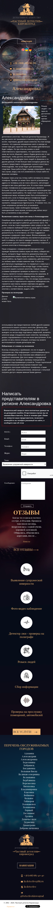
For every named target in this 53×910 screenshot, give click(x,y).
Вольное (29, 798)
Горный (29, 810)
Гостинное (29, 813)
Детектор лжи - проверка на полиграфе (26, 635)
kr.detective (19, 74)
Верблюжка (29, 780)
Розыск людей (26, 661)
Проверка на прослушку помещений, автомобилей (26, 713)
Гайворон (29, 801)
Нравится (10, 906)
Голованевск (29, 804)
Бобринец (29, 765)
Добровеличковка (29, 828)
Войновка (29, 795)
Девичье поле (29, 819)
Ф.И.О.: (7, 431)
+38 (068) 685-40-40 (24, 63)
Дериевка (29, 822)
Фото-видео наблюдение (26, 608)
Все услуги (22, 732)
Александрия (29, 756)
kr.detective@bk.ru (23, 68)
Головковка (29, 807)
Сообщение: (9, 483)
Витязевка (29, 786)
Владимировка (29, 789)
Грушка (29, 816)
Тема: (6, 460)
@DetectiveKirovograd (25, 80)
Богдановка (29, 768)
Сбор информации (26, 686)
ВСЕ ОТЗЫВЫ (23, 549)
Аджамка (29, 753)
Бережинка (29, 762)
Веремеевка (29, 783)
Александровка (29, 759)
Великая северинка (29, 774)
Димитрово (29, 825)
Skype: (7, 453)
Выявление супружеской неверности (26, 582)
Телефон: (8, 446)
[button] (7, 531)
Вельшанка (29, 777)
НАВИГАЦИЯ (26, 41)
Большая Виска (29, 771)
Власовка (29, 792)
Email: (6, 439)
